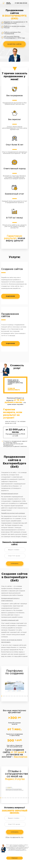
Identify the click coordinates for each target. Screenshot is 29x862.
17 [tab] (26, 797)
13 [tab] (20, 797)
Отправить (15, 563)
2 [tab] (2, 797)
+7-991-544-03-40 (21, 3)
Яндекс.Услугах (15, 779)
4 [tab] (5, 797)
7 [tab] (10, 797)
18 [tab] (28, 797)
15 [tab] (23, 797)
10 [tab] (15, 797)
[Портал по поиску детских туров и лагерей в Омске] (14, 686)
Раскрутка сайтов (14, 44)
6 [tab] (8, 797)
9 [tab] (13, 797)
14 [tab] (21, 797)
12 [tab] (18, 797)
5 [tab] (7, 797)
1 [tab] (0, 797)
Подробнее (10, 296)
